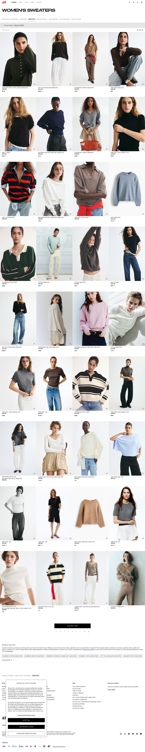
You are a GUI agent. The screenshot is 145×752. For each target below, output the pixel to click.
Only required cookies (26, 727)
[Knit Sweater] (127, 189)
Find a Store (76, 691)
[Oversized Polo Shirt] (18, 254)
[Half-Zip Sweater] (18, 189)
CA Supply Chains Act (79, 699)
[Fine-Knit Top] (54, 383)
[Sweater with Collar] (54, 578)
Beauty (39, 2)
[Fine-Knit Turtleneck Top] (127, 124)
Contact (75, 695)
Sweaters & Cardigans (23, 675)
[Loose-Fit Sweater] (127, 578)
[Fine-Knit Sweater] (127, 59)
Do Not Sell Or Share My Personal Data (86, 701)
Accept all (26, 720)
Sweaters (35, 675)
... (80, 631)
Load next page (72, 626)
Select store (19, 25)
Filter (139, 30)
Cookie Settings (78, 708)
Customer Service (79, 686)
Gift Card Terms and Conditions (83, 697)
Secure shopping (78, 704)
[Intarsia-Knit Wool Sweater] (18, 448)
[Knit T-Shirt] (18, 124)
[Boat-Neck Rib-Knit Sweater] (90, 448)
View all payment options (59, 746)
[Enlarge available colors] (3, 91)
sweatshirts (9, 651)
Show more (6, 660)
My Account (76, 688)
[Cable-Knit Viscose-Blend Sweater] (54, 448)
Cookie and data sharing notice (26, 715)
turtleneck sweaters (88, 649)
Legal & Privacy (78, 693)
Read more (111, 689)
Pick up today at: (9, 25)
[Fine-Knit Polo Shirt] (90, 189)
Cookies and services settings (26, 733)
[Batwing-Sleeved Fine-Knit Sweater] (54, 124)
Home (32, 2)
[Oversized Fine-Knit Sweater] (54, 319)
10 (84, 631)
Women (13, 2)
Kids (26, 2)
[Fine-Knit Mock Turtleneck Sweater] (18, 59)
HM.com (4, 675)
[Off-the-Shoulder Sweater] (54, 59)
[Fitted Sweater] (54, 254)
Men (20, 2)
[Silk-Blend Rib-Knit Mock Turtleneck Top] (18, 578)
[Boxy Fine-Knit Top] (127, 448)
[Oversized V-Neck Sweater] (90, 59)
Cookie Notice (77, 706)
